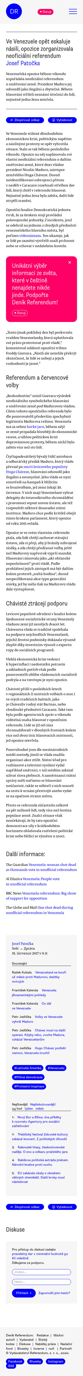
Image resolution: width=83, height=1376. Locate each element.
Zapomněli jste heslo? (54, 1293)
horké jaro (35, 426)
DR (14, 11)
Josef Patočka (23, 63)
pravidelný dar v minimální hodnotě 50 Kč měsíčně (40, 1256)
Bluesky (23, 1349)
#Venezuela (56, 1068)
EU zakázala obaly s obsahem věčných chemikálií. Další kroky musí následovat (38, 1177)
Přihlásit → (23, 1293)
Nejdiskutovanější (42, 1104)
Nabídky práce (45, 1344)
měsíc (40, 1109)
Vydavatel (26, 1340)
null (51, 1349)
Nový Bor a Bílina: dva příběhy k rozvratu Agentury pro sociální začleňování (36, 1121)
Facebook (15, 1361)
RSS (11, 1366)
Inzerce (38, 1349)
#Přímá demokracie (28, 1077)
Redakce (43, 1335)
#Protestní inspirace (29, 1086)
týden (29, 1109)
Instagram (55, 1361)
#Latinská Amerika (27, 1068)
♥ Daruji (45, 12)
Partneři (66, 1349)
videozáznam (30, 235)
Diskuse (24, 1344)
